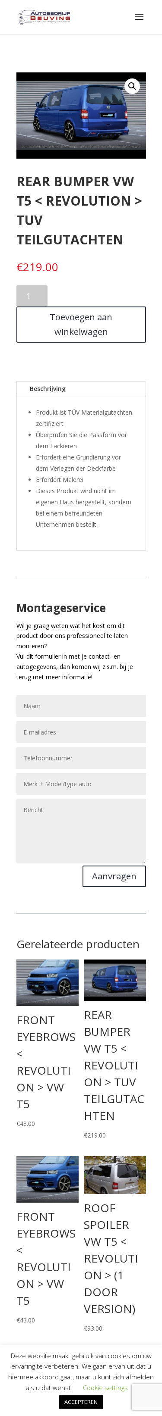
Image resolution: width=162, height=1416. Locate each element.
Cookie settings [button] (105, 1387)
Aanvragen (114, 876)
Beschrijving (48, 388)
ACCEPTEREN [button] (81, 1402)
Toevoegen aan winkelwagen (81, 324)
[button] (132, 86)
